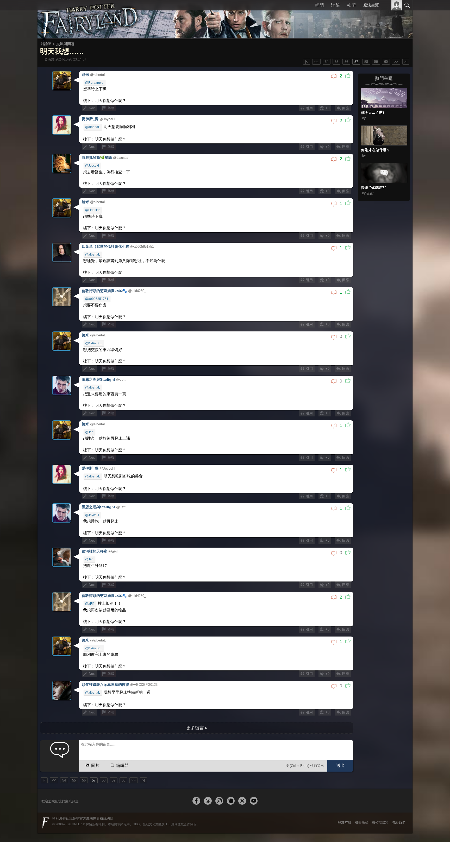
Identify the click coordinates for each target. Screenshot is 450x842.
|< (306, 62)
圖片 (95, 745)
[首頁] (90, 20)
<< (316, 62)
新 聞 (320, 5)
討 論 (336, 5)
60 (386, 62)
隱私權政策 (380, 802)
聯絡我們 (398, 802)
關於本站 (344, 802)
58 (366, 62)
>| (405, 62)
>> (396, 62)
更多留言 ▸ (197, 708)
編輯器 (122, 745)
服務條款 (361, 802)
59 (376, 62)
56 (346, 62)
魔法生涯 (371, 5)
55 (336, 62)
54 (326, 62)
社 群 (351, 5)
